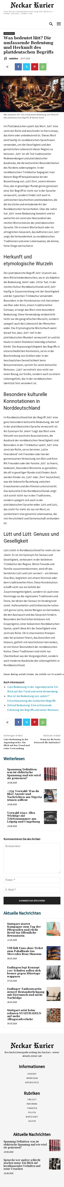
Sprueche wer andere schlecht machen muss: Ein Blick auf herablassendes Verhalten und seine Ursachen (22, 1164)
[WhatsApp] (42, 66)
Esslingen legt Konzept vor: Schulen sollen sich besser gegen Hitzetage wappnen (24, 972)
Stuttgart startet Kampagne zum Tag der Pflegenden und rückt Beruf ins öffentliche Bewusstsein (24, 930)
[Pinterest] (34, 66)
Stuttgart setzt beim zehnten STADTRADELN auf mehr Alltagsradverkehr (24, 1015)
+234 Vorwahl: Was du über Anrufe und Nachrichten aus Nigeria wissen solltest (24, 796)
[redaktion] (6, 58)
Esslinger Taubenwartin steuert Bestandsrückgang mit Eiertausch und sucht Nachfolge (25, 993)
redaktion (13, 58)
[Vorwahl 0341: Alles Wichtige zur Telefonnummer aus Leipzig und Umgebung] (50, 817)
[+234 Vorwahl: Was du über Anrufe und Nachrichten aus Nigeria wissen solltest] (50, 795)
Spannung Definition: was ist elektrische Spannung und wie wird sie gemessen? (24, 774)
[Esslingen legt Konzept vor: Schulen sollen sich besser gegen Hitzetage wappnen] (53, 973)
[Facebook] (18, 66)
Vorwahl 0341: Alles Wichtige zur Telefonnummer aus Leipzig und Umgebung (23, 817)
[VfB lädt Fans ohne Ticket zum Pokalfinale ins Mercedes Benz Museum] (53, 953)
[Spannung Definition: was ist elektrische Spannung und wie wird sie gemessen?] (50, 774)
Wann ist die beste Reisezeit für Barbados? (47, 741)
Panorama (9, 33)
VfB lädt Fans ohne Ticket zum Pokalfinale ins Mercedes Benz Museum (25, 951)
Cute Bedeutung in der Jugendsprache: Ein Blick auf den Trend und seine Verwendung (17, 744)
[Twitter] (26, 66)
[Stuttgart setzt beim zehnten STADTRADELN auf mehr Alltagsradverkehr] (53, 1015)
